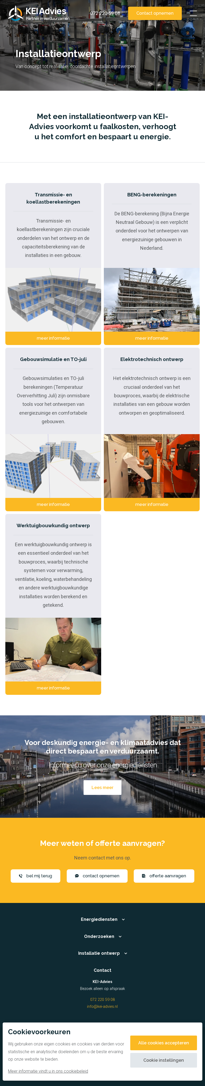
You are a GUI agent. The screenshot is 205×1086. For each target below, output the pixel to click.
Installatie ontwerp (99, 953)
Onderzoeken (99, 936)
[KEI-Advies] (38, 13)
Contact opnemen (155, 13)
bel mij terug (39, 875)
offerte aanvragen (167, 875)
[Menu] (193, 13)
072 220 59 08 (102, 999)
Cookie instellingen (163, 1060)
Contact (102, 970)
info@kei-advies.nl (102, 1006)
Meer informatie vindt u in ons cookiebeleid (48, 1071)
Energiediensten (99, 919)
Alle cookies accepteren (163, 1042)
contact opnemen (101, 875)
